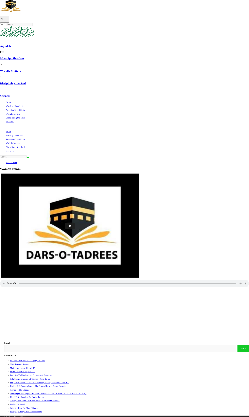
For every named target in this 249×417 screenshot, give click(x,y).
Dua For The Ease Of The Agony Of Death (27, 361)
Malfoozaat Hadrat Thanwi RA (22, 368)
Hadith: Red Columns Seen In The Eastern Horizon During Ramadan (38, 386)
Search (2, 24)
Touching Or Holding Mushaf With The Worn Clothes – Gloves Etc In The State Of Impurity (48, 393)
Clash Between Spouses (19, 364)
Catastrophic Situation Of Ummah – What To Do (30, 379)
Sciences (10, 122)
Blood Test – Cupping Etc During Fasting (27, 397)
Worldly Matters (13, 114)
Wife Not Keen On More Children (24, 408)
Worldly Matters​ (10, 71)
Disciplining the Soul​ (13, 83)
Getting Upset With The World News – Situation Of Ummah (35, 401)
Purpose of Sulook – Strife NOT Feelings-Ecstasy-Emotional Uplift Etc (39, 382)
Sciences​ (5, 95)
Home (8, 102)
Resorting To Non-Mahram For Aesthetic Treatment (31, 375)
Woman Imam (11, 163)
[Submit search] (28, 157)
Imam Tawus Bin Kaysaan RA (22, 372)
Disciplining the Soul (15, 118)
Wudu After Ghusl (17, 404)
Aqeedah (5, 46)
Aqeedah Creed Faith (15, 110)
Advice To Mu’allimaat (19, 390)
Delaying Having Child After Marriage (26, 412)
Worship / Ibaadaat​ (12, 58)
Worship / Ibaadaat (14, 106)
